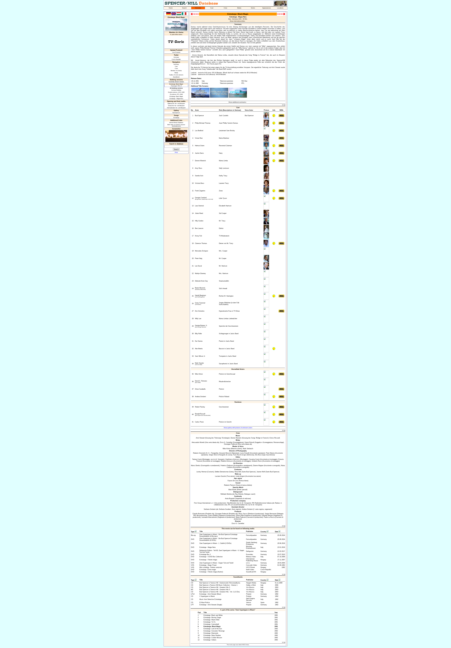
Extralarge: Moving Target (212, 617)
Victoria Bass (199, 183)
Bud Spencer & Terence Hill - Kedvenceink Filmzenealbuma (219, 583)
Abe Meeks (199, 348)
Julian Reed (199, 213)
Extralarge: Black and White (213, 615)
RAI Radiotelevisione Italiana (262, 503)
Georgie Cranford (200, 198)
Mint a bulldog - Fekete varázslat (210, 567)
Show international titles (237, 21)
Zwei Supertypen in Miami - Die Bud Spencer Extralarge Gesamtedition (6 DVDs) (218, 539)
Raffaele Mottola (226, 494)
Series (253, 8)
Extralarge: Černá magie (207, 569)
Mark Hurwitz (199, 363)
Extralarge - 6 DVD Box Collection (211, 557)
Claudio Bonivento (198, 514)
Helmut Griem (199, 145)
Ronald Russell (200, 414)
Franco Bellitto (213, 515)
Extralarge (176, 117)
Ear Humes (199, 341)
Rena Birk (238, 472)
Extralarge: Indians (210, 640)
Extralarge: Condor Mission (213, 637)
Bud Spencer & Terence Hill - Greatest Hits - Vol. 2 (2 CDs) (219, 592)
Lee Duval (198, 266)
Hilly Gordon (199, 221)
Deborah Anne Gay (201, 281)
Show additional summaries (237, 102)
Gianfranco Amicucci (232, 459)
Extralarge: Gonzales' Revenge (214, 631)
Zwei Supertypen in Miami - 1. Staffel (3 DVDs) (215, 543)
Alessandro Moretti (198, 442)
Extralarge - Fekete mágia (208, 560)
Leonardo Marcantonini (209, 517)
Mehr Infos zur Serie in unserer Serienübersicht (176, 125)
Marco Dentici (195, 465)
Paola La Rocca (269, 517)
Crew (225, 8)
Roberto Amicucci (227, 461)
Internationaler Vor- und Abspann (176, 107)
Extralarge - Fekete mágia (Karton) (211, 572)
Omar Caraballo (200, 389)
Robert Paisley (200, 407)
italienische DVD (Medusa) (206, 74)
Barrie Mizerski (200, 288)
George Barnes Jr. (201, 325)
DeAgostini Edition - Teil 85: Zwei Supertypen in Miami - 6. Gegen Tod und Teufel (221, 551)
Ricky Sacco (243, 514)
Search (184, 8)
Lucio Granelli (244, 453)
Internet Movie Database (176, 122)
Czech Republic (176, 59)
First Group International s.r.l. (204, 503)
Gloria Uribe (240, 515)
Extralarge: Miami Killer (211, 620)
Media (239, 8)
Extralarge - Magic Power (208, 565)
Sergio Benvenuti (270, 514)
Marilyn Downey (200, 273)
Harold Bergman (200, 295)
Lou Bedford (199, 130)
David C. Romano (201, 381)
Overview (198, 8)
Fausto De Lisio (233, 481)
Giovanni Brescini (225, 453)
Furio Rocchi (237, 455)
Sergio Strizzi (213, 455)
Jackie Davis (199, 153)
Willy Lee (198, 318)
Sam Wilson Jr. (200, 356)
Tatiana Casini (197, 459)
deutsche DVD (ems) (204, 73)
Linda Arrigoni (240, 476)
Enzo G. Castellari (226, 442)
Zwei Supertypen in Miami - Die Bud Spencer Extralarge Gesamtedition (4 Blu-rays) (218, 535)
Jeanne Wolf (261, 472)
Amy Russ (198, 168)
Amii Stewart (200, 438)
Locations (280, 8)
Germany (176, 57)
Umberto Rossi (257, 461)
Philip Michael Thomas (202, 123)
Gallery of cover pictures (176, 75)
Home (171, 8)
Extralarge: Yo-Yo (209, 622)
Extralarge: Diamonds (211, 633)
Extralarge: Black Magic (176, 96)
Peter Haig (198, 258)
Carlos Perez (199, 422)
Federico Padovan (227, 465)
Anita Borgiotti (230, 498)
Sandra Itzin (199, 176)
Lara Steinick (199, 206)
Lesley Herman (201, 472)
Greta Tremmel (200, 303)
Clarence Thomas (201, 243)
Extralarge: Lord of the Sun (213, 629)
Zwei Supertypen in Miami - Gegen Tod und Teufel (216, 563)
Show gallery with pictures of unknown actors (238, 428)
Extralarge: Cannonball (211, 624)
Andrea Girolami (200, 396)
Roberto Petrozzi (229, 485)
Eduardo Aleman (267, 515)
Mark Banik (232, 489)
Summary (176, 64)
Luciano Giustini (220, 476)
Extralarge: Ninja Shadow (212, 635)
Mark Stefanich (248, 448)
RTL (229, 505)
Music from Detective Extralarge (210, 599)
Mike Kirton (199, 374)
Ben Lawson (199, 228)
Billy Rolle (198, 333)
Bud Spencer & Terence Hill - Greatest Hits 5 (214, 587)
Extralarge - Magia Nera (176, 98)
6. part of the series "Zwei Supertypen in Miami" (237, 610)
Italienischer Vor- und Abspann (176, 103)
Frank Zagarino (200, 191)
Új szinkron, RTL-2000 (176, 94)
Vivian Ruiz (199, 138)
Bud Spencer (176, 112)
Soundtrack (176, 77)
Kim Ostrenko (199, 311)
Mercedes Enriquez (201, 251)
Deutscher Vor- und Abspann (176, 105)
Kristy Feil (198, 236)
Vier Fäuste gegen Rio (214, 64)
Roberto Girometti (199, 453)
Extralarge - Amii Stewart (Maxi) (210, 594)
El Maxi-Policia (204, 602)
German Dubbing (176, 90)
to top (283, 104)
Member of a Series (176, 70)
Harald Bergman (200, 60)
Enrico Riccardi (275, 438)
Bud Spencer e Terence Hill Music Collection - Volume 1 (218, 585)
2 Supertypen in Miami (207, 596)
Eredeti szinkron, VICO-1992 (176, 92)
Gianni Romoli (249, 442)
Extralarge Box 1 (205, 554)
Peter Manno (270, 453)
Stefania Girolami (210, 509)
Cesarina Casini (254, 459)
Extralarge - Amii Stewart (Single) (210, 605)
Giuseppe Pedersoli (230, 444)
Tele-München (231, 503)
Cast (211, 8)
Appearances (266, 8)
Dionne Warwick (197, 55)
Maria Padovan (241, 517)
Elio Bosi (258, 455)
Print (176, 152)
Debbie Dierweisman (222, 472)
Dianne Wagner (258, 465)
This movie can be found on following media (238, 528)
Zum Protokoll (176, 52)
